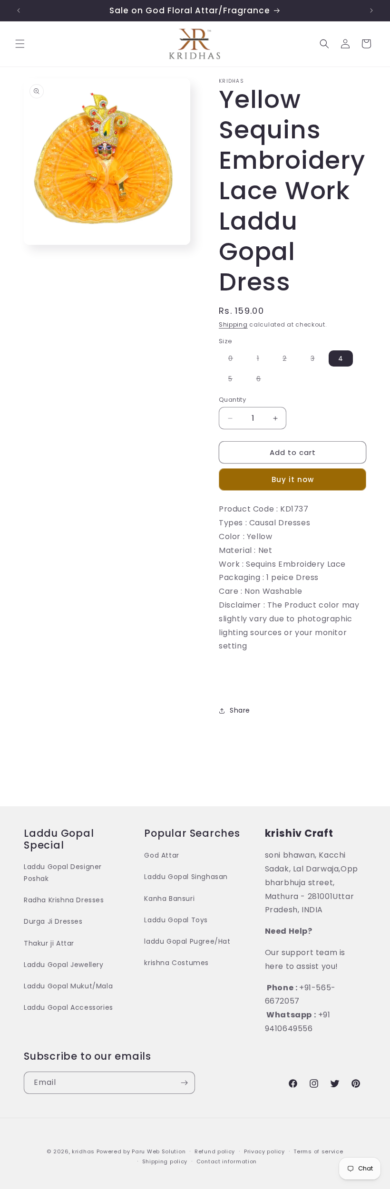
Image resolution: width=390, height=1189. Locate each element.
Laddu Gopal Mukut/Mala (68, 986)
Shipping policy (165, 1161)
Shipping (233, 324)
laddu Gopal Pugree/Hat (187, 941)
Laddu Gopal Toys (176, 920)
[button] (20, 43)
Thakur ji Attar (49, 943)
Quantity (232, 399)
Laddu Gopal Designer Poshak (63, 872)
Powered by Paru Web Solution (141, 1151)
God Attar (161, 855)
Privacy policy (264, 1151)
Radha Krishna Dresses (64, 900)
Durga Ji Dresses (53, 921)
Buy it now (293, 479)
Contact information (226, 1161)
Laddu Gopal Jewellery (64, 964)
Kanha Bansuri (169, 898)
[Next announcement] (371, 10)
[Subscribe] (184, 1083)
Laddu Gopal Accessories (68, 1007)
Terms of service (318, 1151)
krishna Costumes (176, 962)
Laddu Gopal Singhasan (186, 876)
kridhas (83, 1151)
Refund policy (215, 1151)
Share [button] (240, 710)
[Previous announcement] (18, 10)
